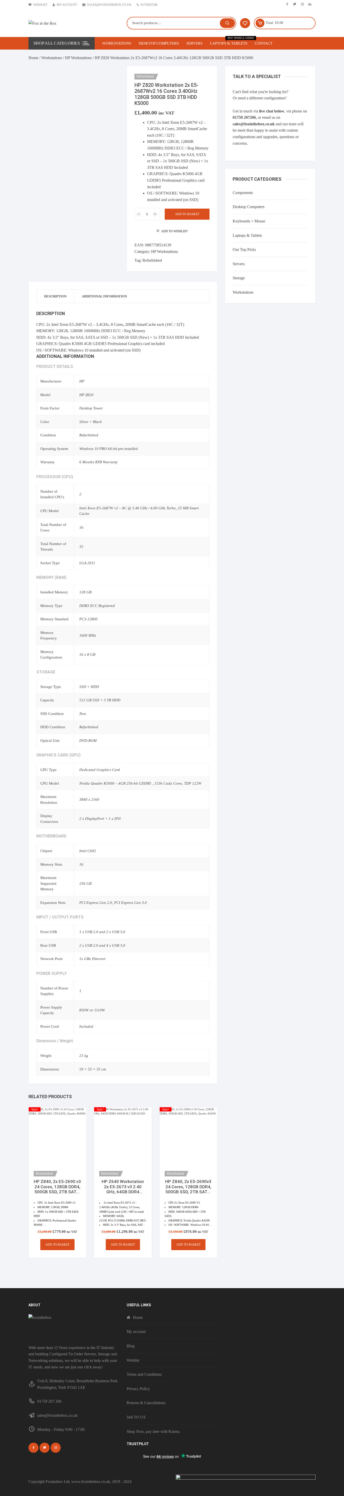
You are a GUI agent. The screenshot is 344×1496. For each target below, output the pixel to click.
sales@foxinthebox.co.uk (109, 5)
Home (33, 58)
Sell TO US (136, 1417)
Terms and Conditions (144, 1374)
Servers (194, 43)
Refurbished (152, 260)
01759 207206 (244, 117)
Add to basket (187, 214)
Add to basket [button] (57, 1244)
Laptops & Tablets (230, 41)
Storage (239, 278)
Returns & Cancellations (146, 1403)
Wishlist (40, 5)
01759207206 (149, 5)
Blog (130, 1346)
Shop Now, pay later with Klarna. (153, 1431)
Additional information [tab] (104, 296)
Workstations (116, 43)
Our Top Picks (244, 249)
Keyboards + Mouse (249, 221)
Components (243, 192)
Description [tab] (55, 296)
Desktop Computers (159, 43)
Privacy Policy (138, 1389)
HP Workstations (78, 58)
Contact (263, 43)
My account (67, 5)
